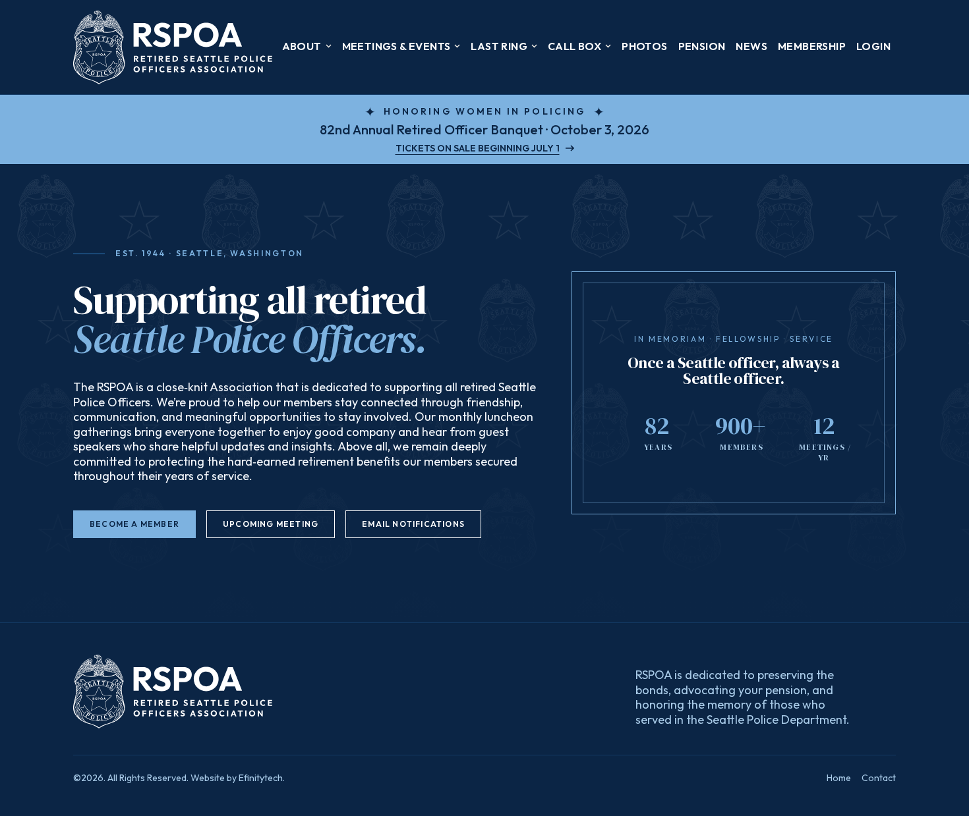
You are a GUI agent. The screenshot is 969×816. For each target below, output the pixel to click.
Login (873, 46)
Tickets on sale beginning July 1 (478, 148)
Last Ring (499, 46)
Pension (702, 46)
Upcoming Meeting (270, 524)
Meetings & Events (396, 46)
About (302, 46)
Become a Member (134, 524)
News (751, 46)
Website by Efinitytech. (238, 778)
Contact (879, 778)
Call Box (574, 46)
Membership (812, 46)
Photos (644, 46)
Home (839, 778)
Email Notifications (413, 524)
